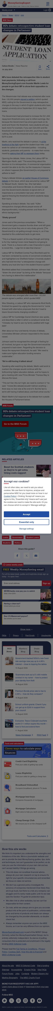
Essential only (26, 522)
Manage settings (26, 528)
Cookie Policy (10, 496)
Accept (26, 514)
